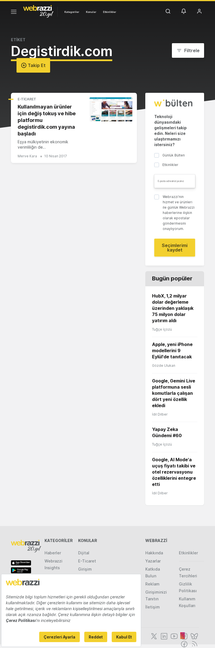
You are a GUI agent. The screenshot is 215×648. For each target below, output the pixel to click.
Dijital (83, 552)
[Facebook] (183, 643)
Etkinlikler (109, 11)
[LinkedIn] (163, 635)
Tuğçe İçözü (162, 329)
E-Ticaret (27, 99)
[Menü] (14, 12)
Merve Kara (27, 156)
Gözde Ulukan (163, 365)
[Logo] (38, 11)
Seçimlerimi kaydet (175, 248)
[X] (153, 635)
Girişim (85, 569)
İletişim (152, 607)
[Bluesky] (193, 635)
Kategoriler (71, 11)
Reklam (152, 584)
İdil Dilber (160, 414)
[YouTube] (173, 635)
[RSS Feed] (193, 643)
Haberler (53, 552)
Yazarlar (153, 561)
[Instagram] (183, 635)
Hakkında (154, 552)
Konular (91, 11)
